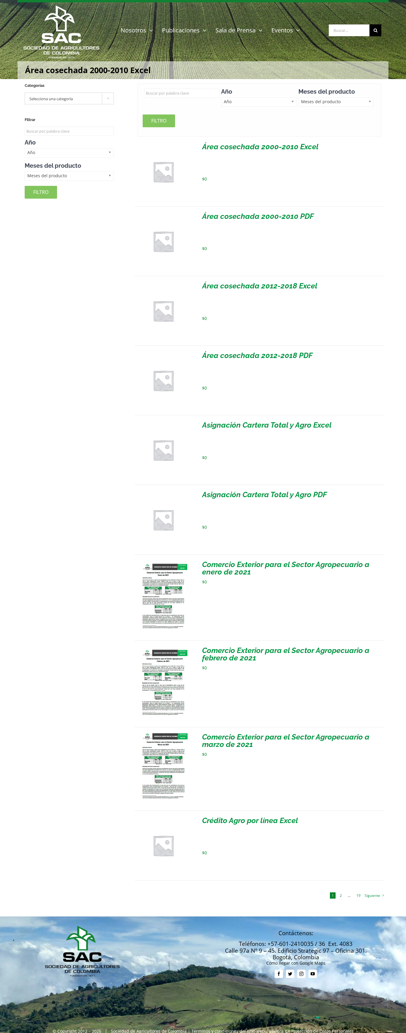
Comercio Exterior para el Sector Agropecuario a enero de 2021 (285, 568)
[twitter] (290, 974)
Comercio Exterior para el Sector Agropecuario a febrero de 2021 (285, 654)
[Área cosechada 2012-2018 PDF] (163, 354)
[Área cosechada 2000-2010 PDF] (163, 215)
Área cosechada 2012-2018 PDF (257, 355)
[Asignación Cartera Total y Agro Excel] (163, 423)
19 (358, 895)
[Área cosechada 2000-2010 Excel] (163, 145)
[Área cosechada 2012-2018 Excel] (163, 284)
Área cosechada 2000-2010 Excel (260, 146)
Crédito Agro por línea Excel (250, 820)
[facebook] (279, 974)
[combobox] (69, 98)
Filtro (158, 120)
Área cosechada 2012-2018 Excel (259, 285)
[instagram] (301, 974)
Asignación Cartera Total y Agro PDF (264, 494)
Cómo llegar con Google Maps (295, 963)
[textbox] (69, 99)
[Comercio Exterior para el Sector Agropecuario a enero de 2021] (163, 563)
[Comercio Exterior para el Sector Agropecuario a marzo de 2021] (163, 735)
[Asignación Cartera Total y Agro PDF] (163, 493)
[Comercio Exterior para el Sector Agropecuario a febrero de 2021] (163, 649)
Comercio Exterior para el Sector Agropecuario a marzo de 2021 (285, 740)
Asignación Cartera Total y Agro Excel (267, 424)
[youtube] (313, 974)
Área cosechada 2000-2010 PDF (258, 216)
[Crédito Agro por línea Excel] (163, 819)
